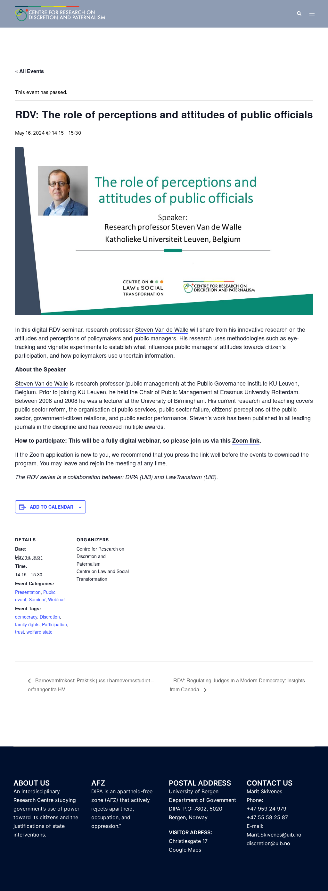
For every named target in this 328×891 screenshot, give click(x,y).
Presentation (28, 592)
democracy (26, 616)
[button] (298, 13)
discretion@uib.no (268, 843)
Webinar (56, 599)
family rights (27, 624)
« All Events (29, 71)
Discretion (50, 616)
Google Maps (185, 849)
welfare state (40, 632)
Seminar (37, 599)
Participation (54, 624)
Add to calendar (51, 507)
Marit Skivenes (264, 791)
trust (19, 632)
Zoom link (245, 440)
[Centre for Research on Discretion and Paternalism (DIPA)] (60, 13)
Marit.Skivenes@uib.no (274, 834)
